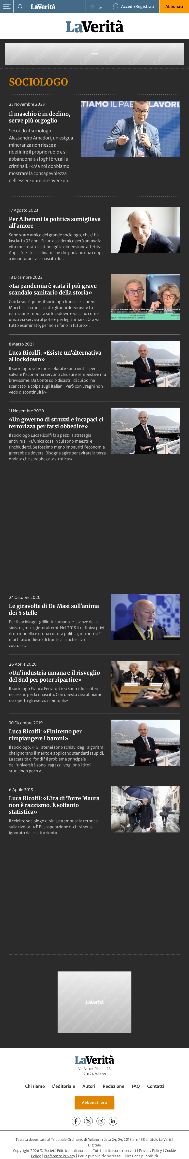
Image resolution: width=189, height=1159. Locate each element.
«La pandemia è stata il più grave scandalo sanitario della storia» (53, 289)
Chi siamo (35, 1086)
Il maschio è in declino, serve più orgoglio (39, 117)
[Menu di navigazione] (7, 7)
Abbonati (174, 6)
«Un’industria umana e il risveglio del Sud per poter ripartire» (54, 676)
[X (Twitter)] (88, 1121)
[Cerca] (20, 7)
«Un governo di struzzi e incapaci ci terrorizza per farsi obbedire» (56, 423)
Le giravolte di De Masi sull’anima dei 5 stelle (54, 609)
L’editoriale (63, 1086)
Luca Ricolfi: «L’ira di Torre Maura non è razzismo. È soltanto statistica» (54, 805)
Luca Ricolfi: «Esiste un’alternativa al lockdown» (55, 356)
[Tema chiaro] (92, 6)
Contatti (155, 1086)
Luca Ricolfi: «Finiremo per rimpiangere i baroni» (45, 735)
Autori (88, 1086)
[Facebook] (76, 1121)
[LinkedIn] (113, 1121)
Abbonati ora (94, 1102)
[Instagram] (100, 1121)
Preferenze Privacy (59, 1156)
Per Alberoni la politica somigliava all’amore (55, 222)
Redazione (113, 1086)
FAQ (136, 1086)
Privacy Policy (150, 1150)
